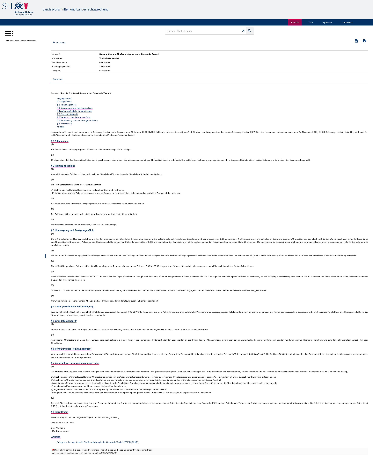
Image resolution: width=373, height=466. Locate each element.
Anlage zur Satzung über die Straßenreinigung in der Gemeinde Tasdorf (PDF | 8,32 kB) (97, 442)
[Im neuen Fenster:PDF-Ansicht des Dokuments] (356, 41)
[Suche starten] (250, 30)
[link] (84, 453)
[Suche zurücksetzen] (243, 30)
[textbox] (203, 31)
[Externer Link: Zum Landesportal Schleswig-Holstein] (17, 9)
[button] (364, 41)
